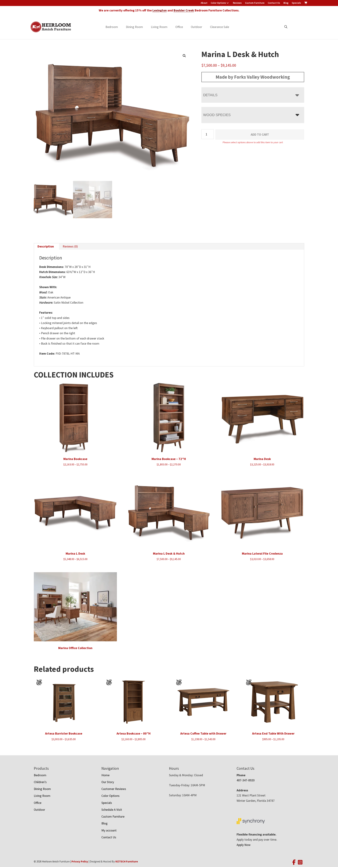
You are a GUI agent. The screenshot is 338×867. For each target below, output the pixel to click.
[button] (184, 56)
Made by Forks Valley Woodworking (253, 77)
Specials (296, 2)
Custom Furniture (254, 2)
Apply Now (244, 845)
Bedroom (111, 27)
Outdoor (196, 27)
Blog (285, 2)
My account (109, 830)
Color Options (218, 2)
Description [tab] (45, 246)
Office (179, 27)
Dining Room (134, 27)
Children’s (40, 782)
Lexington (159, 10)
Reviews (237, 2)
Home (105, 775)
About (204, 2)
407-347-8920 (246, 780)
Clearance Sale (219, 27)
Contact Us (274, 2)
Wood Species (217, 115)
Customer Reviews (113, 789)
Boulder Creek (184, 10)
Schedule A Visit (111, 810)
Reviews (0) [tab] (70, 246)
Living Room (159, 27)
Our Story (107, 782)
